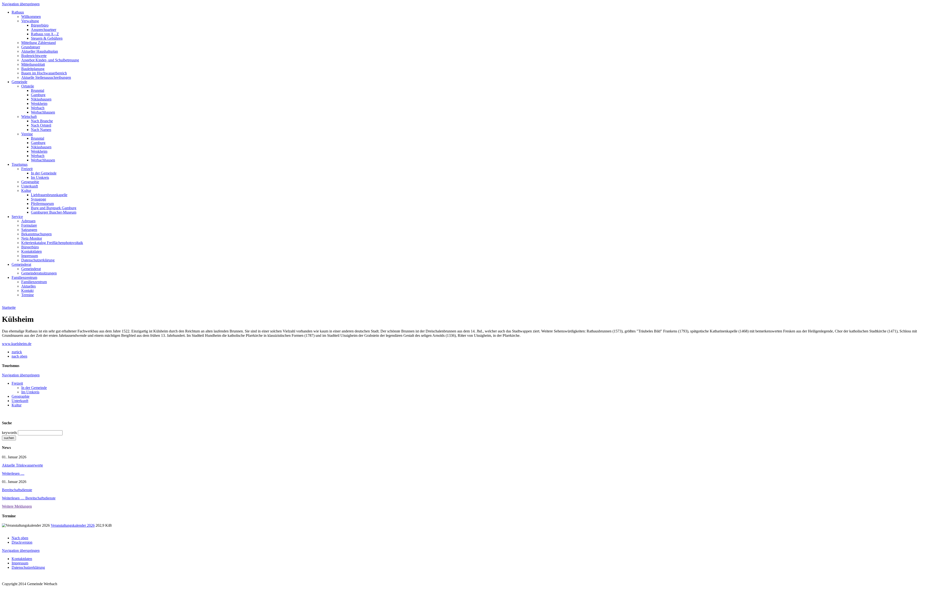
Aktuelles (28, 286)
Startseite (9, 307)
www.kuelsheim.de (16, 344)
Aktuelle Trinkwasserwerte (22, 465)
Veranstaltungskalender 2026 (73, 525)
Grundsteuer (30, 47)
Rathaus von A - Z (45, 34)
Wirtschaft (29, 117)
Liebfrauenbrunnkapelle (49, 195)
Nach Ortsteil (41, 125)
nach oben (19, 356)
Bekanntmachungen (36, 234)
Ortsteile (27, 86)
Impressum (29, 256)
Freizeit (27, 169)
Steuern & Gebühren (47, 38)
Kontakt (27, 290)
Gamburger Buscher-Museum (53, 212)
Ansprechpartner (43, 30)
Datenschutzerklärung (38, 260)
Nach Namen (41, 130)
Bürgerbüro (40, 25)
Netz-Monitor (31, 238)
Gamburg (38, 95)
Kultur (26, 190)
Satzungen (29, 230)
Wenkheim (39, 103)
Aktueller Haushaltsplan (39, 51)
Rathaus (18, 12)
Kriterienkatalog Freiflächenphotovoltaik (52, 243)
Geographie (30, 182)
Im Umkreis (40, 177)
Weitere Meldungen (17, 506)
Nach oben (20, 538)
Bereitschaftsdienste (17, 490)
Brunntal (37, 90)
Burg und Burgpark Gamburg (53, 208)
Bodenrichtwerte (34, 56)
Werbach (37, 108)
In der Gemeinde (43, 173)
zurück (17, 352)
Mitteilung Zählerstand (38, 43)
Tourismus (20, 164)
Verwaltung (30, 21)
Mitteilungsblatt (33, 64)
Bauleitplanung (32, 69)
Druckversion (22, 542)
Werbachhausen (43, 112)
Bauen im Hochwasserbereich (44, 73)
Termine (27, 295)
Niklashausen (41, 99)
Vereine (27, 134)
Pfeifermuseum (42, 203)
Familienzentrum (24, 277)
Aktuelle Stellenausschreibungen (46, 77)
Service (17, 217)
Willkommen (31, 16)
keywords (9, 433)
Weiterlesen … (13, 473)
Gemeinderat (21, 264)
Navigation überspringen (21, 4)
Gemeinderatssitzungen (39, 273)
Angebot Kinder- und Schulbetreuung (50, 60)
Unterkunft (29, 186)
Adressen (28, 221)
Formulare (29, 225)
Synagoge (38, 199)
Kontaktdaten (31, 251)
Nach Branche (42, 121)
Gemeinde (19, 82)
